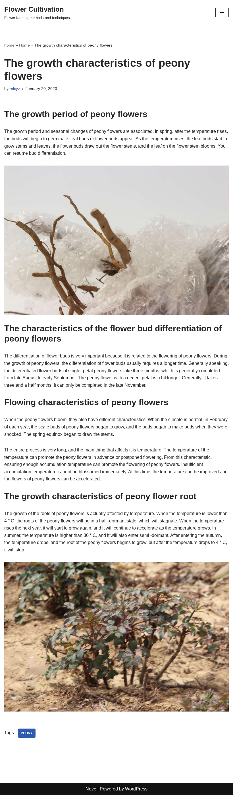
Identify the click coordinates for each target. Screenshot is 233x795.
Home (24, 45)
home (9, 45)
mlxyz (15, 88)
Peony (27, 733)
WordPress (136, 788)
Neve (91, 788)
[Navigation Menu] (222, 12)
